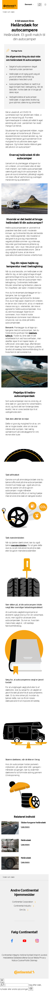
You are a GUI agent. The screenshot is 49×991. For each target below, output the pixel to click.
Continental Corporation (22, 902)
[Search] (2, 984)
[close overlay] (2, 980)
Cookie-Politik (24, 961)
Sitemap (33, 961)
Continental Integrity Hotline (14, 955)
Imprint (37, 955)
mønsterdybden (19, 545)
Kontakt (30, 955)
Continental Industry (22, 906)
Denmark (28, 4)
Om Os (22, 910)
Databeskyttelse (20, 958)
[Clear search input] (30, 989)
